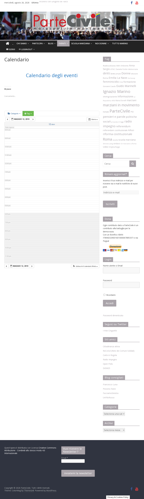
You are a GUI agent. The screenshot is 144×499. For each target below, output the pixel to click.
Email (64, 457)
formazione (129, 81)
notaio (106, 111)
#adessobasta (109, 65)
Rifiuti (131, 130)
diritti (106, 73)
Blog (50, 43)
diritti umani (116, 73)
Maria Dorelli (121, 100)
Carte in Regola (110, 355)
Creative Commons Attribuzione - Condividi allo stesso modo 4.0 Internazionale (30, 450)
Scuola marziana (80, 43)
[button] (85, 266)
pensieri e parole (114, 117)
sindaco (116, 143)
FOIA (121, 82)
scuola (115, 140)
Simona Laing (108, 144)
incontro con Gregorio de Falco (53, 2)
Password (107, 280)
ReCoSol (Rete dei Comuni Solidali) (118, 350)
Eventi (62, 43)
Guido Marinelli (126, 86)
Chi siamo (22, 43)
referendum (123, 126)
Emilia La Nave (118, 77)
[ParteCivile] (7, 43)
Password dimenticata (113, 315)
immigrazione (110, 96)
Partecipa (37, 43)
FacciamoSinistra (110, 393)
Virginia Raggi (114, 147)
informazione (125, 96)
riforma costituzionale (117, 134)
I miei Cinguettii (110, 330)
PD (132, 111)
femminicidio (111, 81)
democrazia (133, 69)
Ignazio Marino (116, 91)
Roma (107, 139)
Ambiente (125, 66)
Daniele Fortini (122, 69)
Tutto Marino (120, 43)
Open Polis (108, 364)
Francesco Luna (110, 384)
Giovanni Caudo (109, 86)
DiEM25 (106, 368)
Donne (126, 73)
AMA (118, 66)
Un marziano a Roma (128, 144)
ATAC (112, 69)
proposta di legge (117, 122)
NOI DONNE (101, 43)
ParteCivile (120, 111)
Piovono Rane (109, 388)
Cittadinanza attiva (111, 346)
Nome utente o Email (112, 265)
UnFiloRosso (108, 397)
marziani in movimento (121, 105)
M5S (113, 101)
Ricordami (110, 295)
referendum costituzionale (115, 130)
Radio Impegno (110, 359)
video (105, 146)
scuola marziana (127, 139)
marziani (131, 100)
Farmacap (131, 78)
